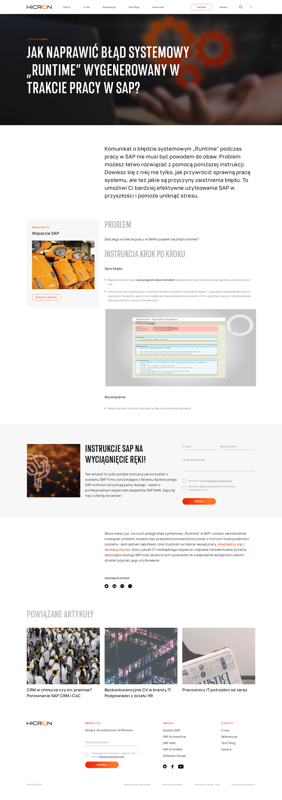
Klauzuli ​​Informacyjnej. (112, 756)
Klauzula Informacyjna (219, 480)
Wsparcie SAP (45, 233)
